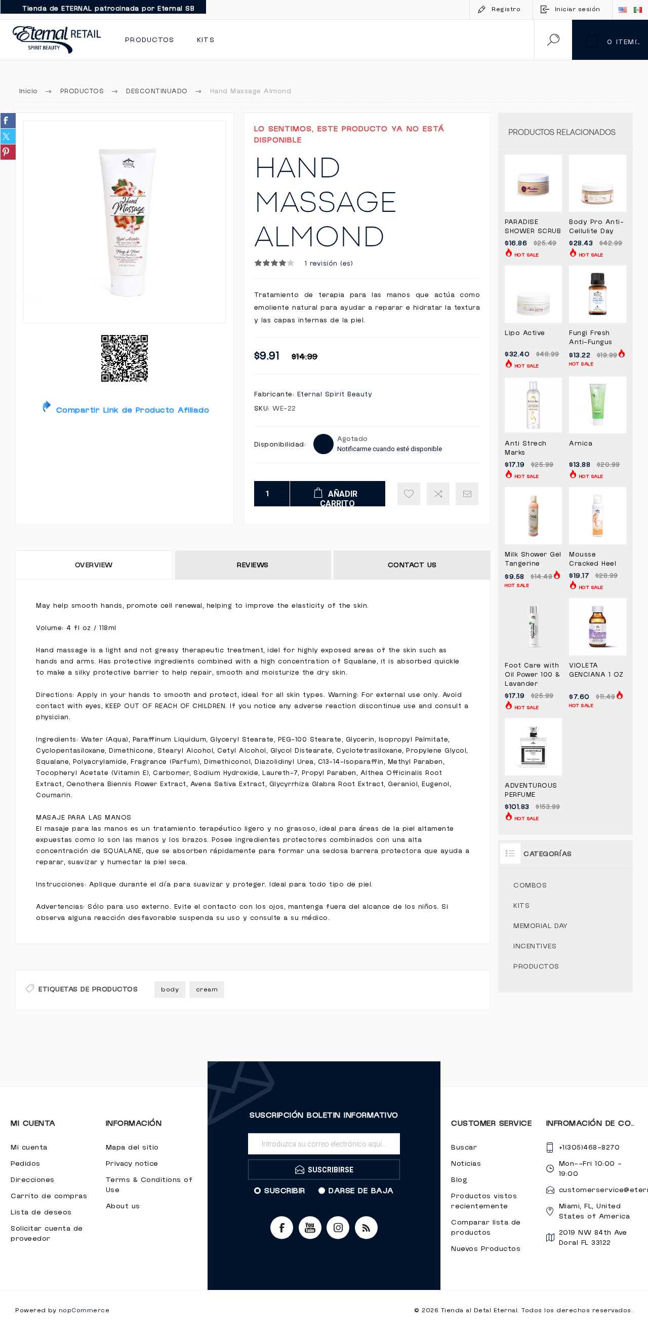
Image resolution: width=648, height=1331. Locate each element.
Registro (506, 9)
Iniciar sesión (577, 9)
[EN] (622, 9)
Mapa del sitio (132, 1147)
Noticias (466, 1164)
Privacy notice (132, 1164)
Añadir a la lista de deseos (408, 494)
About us (123, 1206)
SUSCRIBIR (284, 1190)
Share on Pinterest (8, 152)
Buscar (464, 1147)
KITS (521, 906)
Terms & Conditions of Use (149, 1185)
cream (207, 989)
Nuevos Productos (485, 1249)
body (170, 989)
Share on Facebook (8, 120)
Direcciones (33, 1180)
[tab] (94, 565)
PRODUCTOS (536, 967)
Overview (94, 565)
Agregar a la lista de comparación (438, 494)
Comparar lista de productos (486, 1227)
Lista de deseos (41, 1212)
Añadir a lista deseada (522, 207)
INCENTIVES (534, 946)
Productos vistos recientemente (484, 1201)
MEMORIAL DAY (540, 926)
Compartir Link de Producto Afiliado (131, 410)
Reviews (253, 565)
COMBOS (530, 885)
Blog (459, 1180)
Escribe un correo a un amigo (467, 494)
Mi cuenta (29, 1147)
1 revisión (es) (329, 263)
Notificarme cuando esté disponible (389, 449)
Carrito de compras (49, 1196)
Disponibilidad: (280, 444)
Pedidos (25, 1164)
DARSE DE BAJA (361, 1190)
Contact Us (412, 565)
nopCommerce (84, 1310)
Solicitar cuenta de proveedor (47, 1234)
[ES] (637, 9)
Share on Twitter (8, 136)
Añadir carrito (544, 186)
